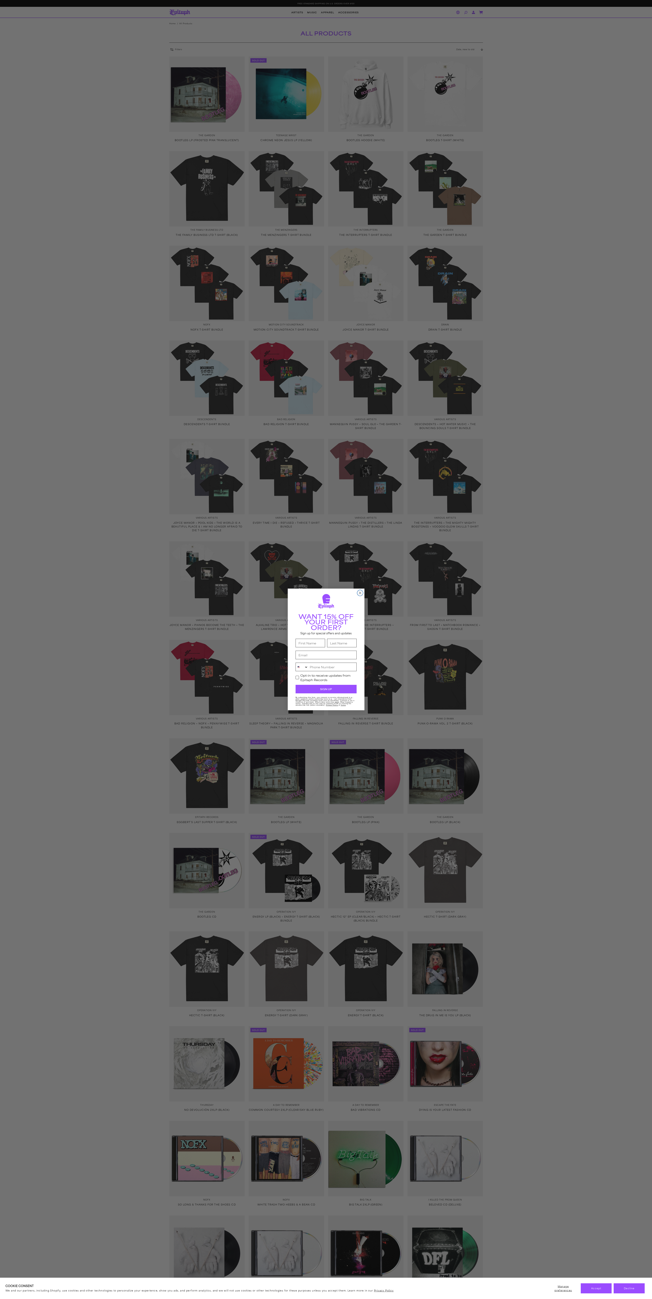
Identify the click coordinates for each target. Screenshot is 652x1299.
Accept (596, 1288)
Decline (629, 1288)
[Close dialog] (360, 593)
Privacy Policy (384, 1290)
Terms (343, 705)
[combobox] (302, 667)
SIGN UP (326, 689)
